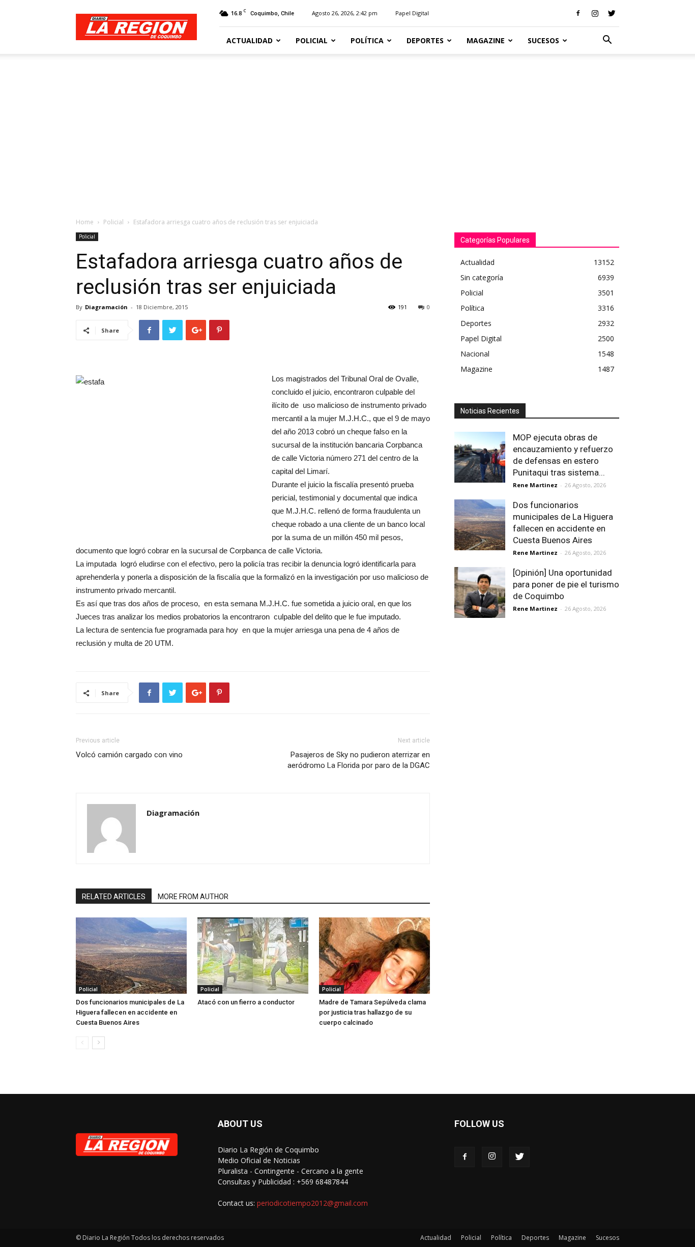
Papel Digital (412, 13)
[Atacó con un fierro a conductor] (252, 955)
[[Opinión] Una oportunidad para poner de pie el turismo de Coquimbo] (479, 592)
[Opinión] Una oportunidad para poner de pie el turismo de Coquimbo (566, 584)
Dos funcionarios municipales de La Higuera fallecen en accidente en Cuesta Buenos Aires (130, 1012)
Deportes (425, 40)
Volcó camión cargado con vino (129, 754)
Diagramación (106, 307)
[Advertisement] (347, 130)
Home (85, 222)
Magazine (486, 40)
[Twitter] (611, 13)
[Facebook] (578, 13)
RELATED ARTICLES (114, 897)
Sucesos (543, 40)
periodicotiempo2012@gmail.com (312, 1203)
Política (367, 40)
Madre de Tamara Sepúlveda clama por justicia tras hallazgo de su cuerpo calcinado (372, 1012)
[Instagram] (594, 13)
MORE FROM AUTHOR (193, 897)
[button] (607, 41)
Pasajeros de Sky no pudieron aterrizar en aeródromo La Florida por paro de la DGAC (358, 760)
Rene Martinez (535, 485)
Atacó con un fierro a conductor (246, 1002)
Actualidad (249, 40)
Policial (312, 40)
